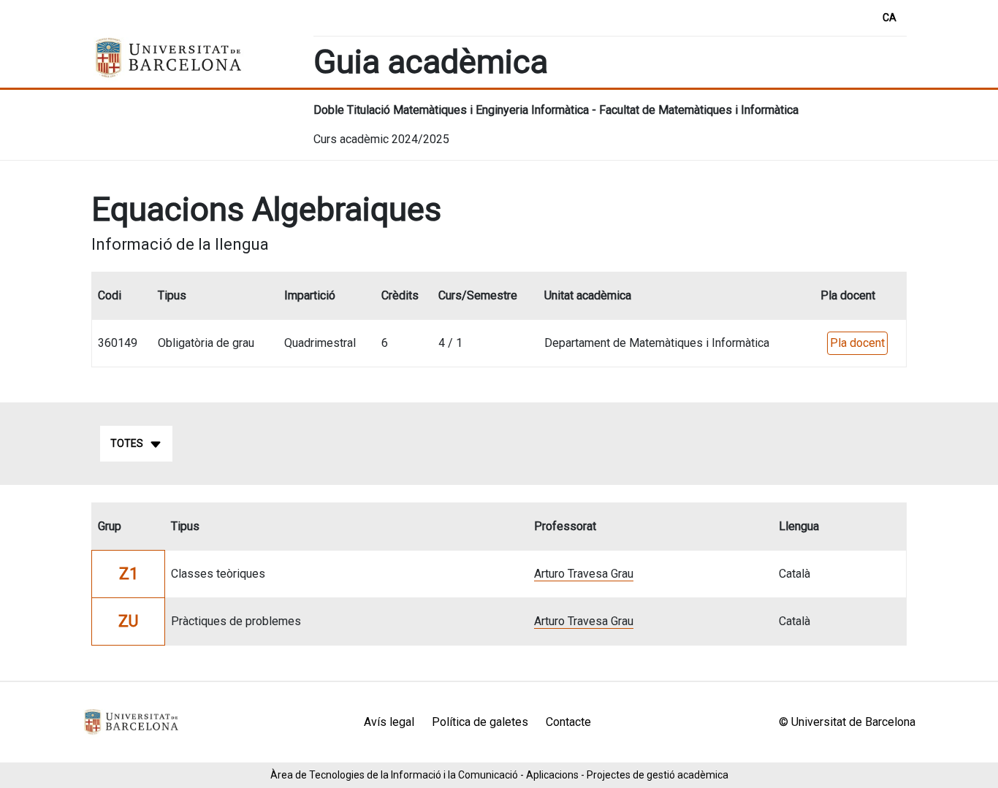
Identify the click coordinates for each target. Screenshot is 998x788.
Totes (126, 443)
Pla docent (857, 343)
